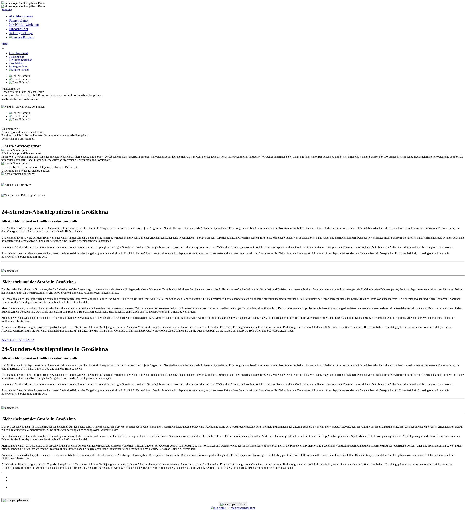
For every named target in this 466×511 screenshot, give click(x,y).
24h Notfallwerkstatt (24, 25)
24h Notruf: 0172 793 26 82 (17, 340)
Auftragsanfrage (21, 33)
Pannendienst (18, 20)
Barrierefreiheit (17, 477)
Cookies (13, 480)
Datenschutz (15, 484)
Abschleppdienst (21, 16)
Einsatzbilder (18, 29)
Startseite (6, 9)
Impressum (14, 487)
